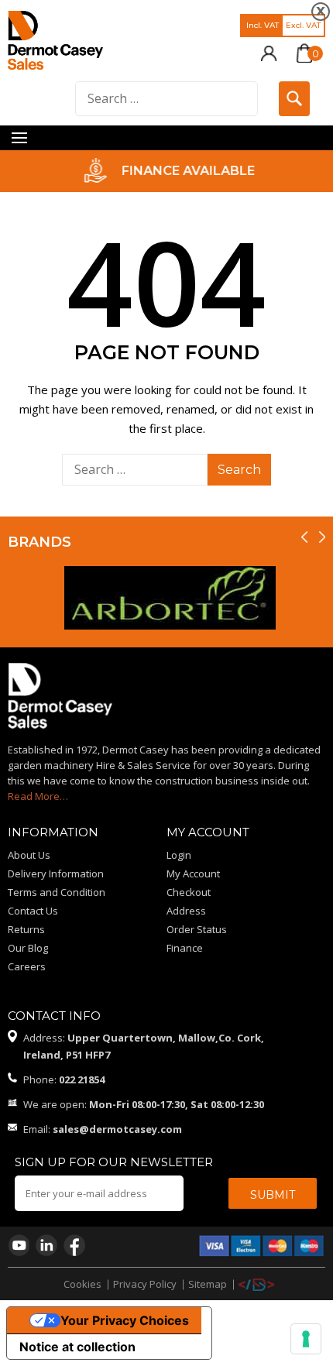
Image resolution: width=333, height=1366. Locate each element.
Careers (27, 966)
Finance (184, 948)
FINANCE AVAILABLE (186, 170)
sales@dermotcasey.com (117, 1129)
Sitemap (207, 1284)
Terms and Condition (56, 892)
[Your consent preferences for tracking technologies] (306, 1339)
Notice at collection (77, 1346)
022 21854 (82, 1079)
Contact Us (33, 911)
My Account (193, 873)
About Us (29, 855)
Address (186, 911)
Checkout (188, 892)
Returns (26, 929)
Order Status (196, 929)
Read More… (38, 796)
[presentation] (304, 537)
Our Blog (28, 948)
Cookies (82, 1284)
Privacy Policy (145, 1284)
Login (178, 855)
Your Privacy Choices (124, 1320)
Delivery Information (56, 873)
